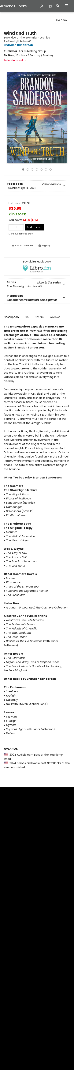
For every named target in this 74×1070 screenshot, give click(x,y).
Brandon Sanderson (18, 45)
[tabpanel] (37, 551)
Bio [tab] (27, 317)
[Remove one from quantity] (11, 227)
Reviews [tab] (55, 317)
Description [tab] (11, 317)
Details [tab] (39, 317)
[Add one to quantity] (21, 227)
